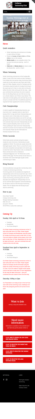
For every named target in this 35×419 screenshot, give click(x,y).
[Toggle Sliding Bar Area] (33, 2)
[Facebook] (3, 379)
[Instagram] (6, 379)
